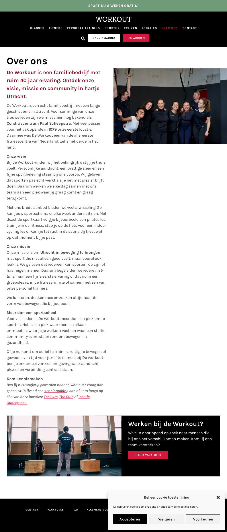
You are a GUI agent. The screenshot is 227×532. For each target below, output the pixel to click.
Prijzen (130, 28)
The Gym (51, 396)
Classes (37, 28)
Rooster (112, 28)
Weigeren (166, 519)
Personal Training (83, 28)
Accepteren (129, 519)
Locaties (149, 28)
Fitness (56, 28)
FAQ (75, 509)
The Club (66, 396)
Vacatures (55, 509)
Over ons (170, 28)
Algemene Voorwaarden (105, 509)
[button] (218, 497)
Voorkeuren (203, 519)
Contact (189, 28)
